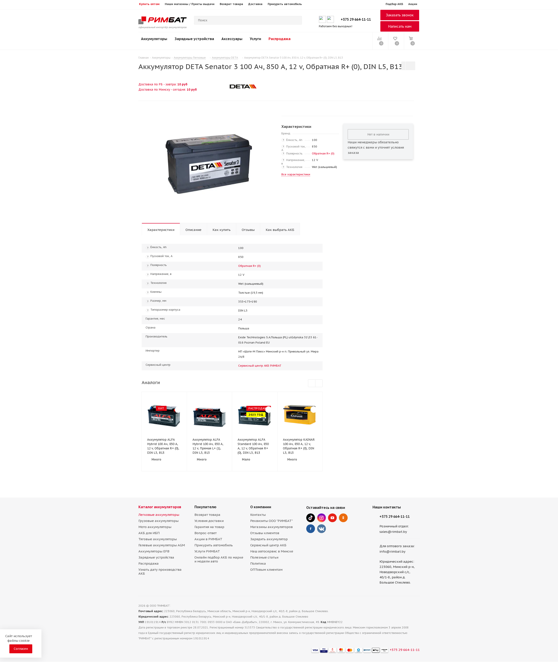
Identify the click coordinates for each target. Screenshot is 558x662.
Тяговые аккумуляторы (157, 539)
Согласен (21, 649)
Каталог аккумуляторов (159, 507)
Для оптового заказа (396, 546)
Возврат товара (207, 515)
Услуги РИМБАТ (207, 551)
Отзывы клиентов (264, 533)
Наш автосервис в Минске (271, 551)
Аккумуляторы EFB (153, 551)
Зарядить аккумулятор (269, 539)
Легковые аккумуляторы (158, 515)
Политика (258, 563)
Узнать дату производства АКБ (160, 571)
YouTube (332, 517)
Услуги (255, 39)
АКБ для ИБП (149, 533)
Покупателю (205, 507)
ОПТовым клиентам (266, 569)
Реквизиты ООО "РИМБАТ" (271, 521)
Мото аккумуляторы (154, 527)
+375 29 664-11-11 (356, 19)
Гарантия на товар (209, 527)
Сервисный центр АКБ (268, 545)
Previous (311, 383)
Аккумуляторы (154, 39)
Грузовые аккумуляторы (158, 521)
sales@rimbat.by (393, 532)
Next (319, 383)
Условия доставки (209, 521)
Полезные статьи (264, 557)
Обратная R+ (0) (323, 153)
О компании (260, 507)
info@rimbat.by (392, 551)
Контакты (258, 515)
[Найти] (296, 20)
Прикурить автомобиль (213, 545)
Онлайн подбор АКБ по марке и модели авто (218, 559)
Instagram (321, 517)
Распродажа (280, 39)
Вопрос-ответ (205, 533)
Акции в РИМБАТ (208, 539)
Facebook (310, 528)
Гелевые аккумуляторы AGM (161, 545)
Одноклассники (343, 517)
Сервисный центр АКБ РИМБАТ (259, 365)
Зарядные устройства (194, 39)
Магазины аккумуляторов (271, 527)
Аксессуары (231, 39)
